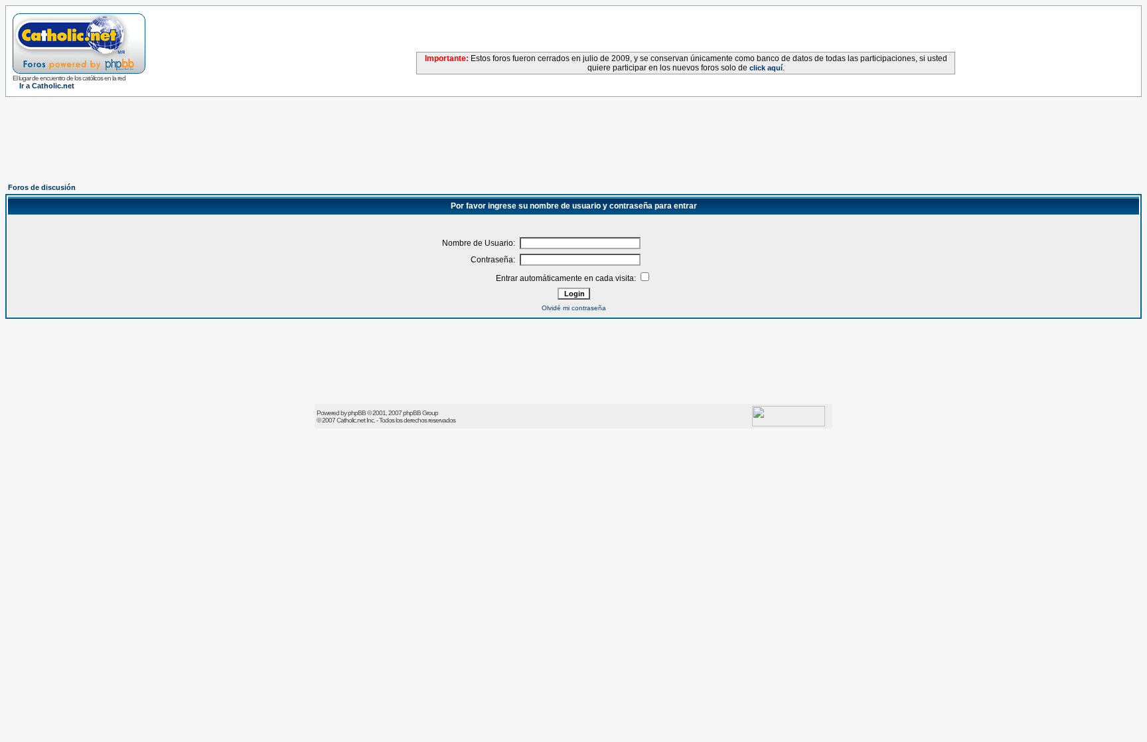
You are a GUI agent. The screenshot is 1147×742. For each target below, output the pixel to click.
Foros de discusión (42, 187)
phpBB (357, 413)
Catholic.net (351, 420)
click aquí (766, 68)
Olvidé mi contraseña (574, 308)
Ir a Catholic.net (46, 86)
